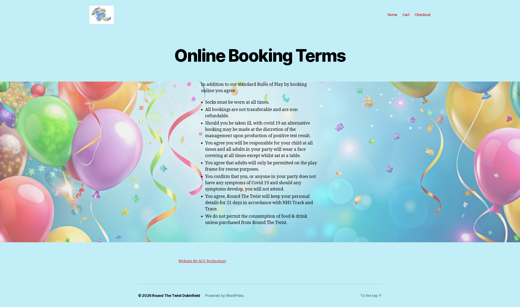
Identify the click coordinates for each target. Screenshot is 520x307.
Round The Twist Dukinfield (176, 295)
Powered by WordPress (224, 295)
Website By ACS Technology (202, 261)
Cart (406, 15)
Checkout (423, 15)
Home (392, 15)
